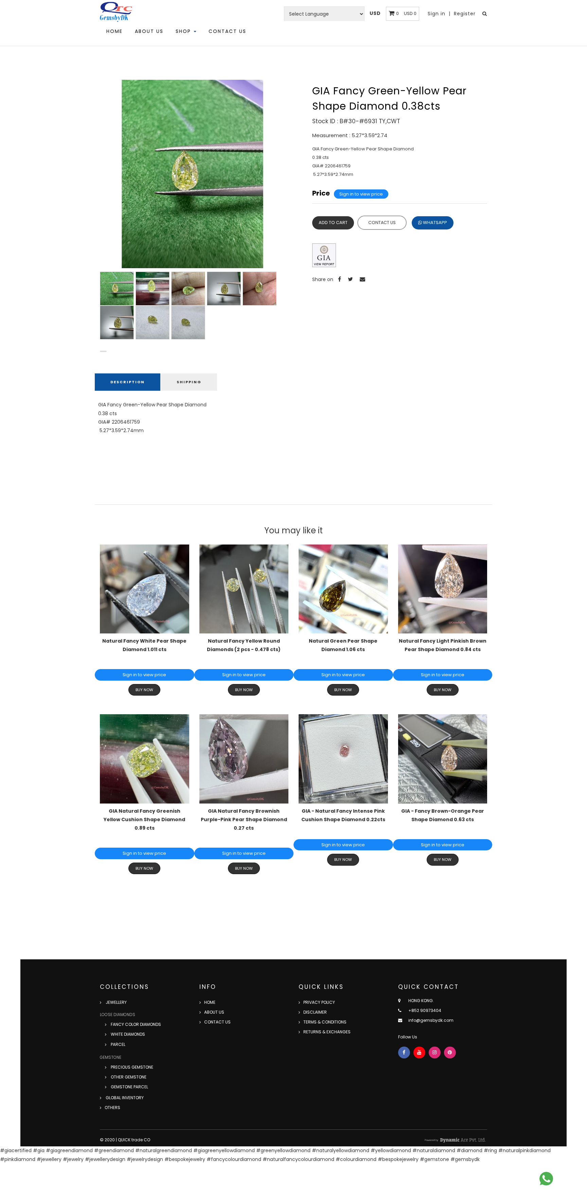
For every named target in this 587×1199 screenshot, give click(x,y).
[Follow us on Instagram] (435, 1052)
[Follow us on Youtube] (419, 1052)
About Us (149, 31)
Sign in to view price (361, 194)
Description (127, 382)
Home (114, 31)
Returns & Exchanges (327, 1032)
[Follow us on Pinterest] (450, 1052)
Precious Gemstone (131, 1067)
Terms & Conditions (324, 1022)
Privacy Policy (319, 1002)
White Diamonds (127, 1034)
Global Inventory (124, 1098)
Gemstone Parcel (129, 1087)
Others (112, 1107)
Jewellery (116, 1002)
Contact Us (227, 31)
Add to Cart (333, 222)
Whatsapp (434, 222)
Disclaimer (315, 1012)
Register (465, 13)
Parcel (117, 1044)
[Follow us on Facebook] (404, 1052)
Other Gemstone (128, 1077)
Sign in (437, 13)
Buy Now (144, 690)
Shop (184, 31)
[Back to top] (566, 1178)
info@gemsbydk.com (430, 1020)
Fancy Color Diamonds (135, 1024)
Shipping (189, 382)
